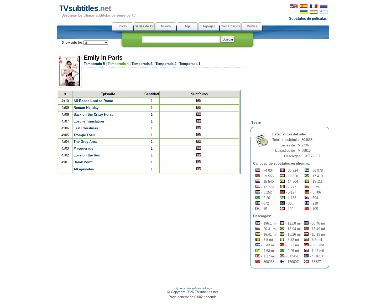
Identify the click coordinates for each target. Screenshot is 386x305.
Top (187, 26)
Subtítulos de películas (308, 19)
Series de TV (144, 26)
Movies (252, 26)
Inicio (123, 26)
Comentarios (230, 26)
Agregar (209, 26)
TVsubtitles (85, 8)
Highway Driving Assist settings (193, 288)
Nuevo (166, 26)
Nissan (256, 122)
